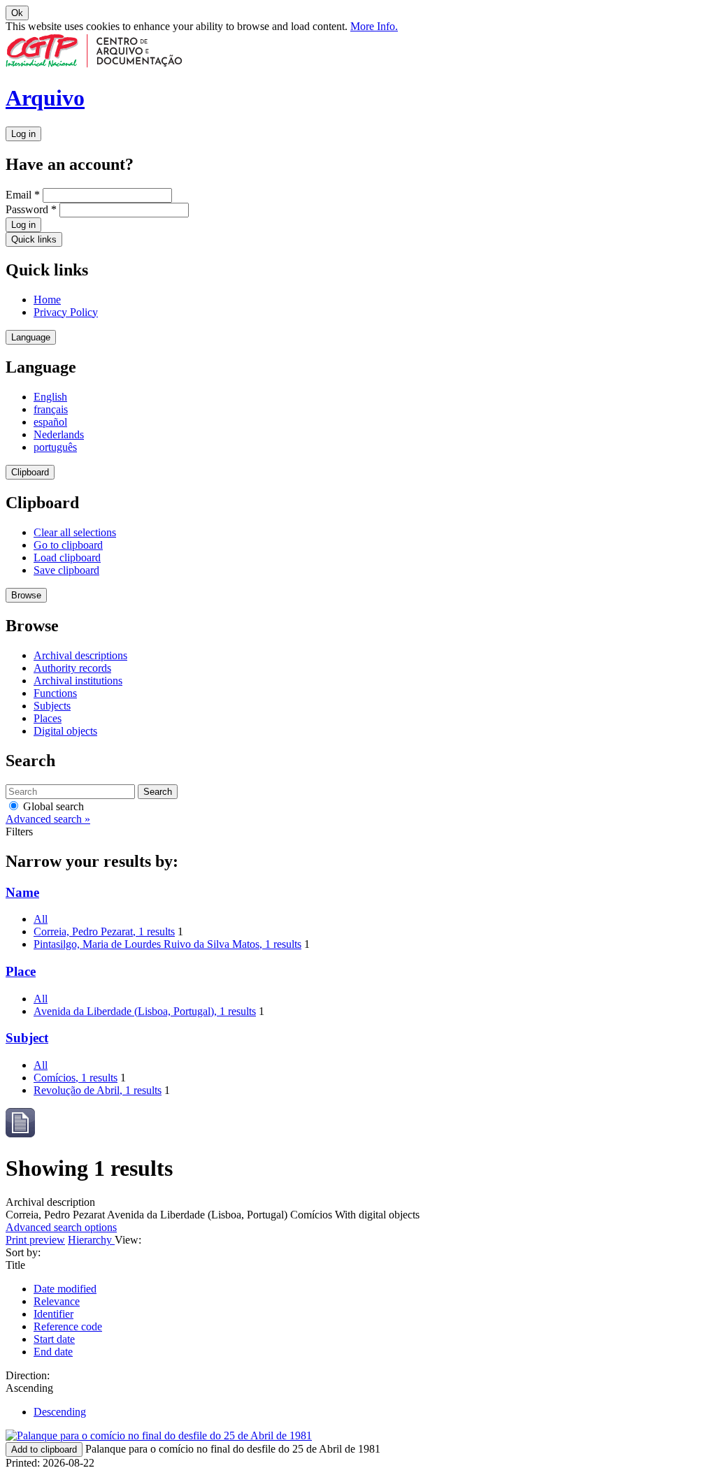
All (41, 919)
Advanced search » (48, 819)
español (50, 422)
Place (21, 971)
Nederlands (59, 434)
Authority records (72, 668)
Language (30, 337)
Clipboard (30, 472)
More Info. (374, 26)
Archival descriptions (80, 655)
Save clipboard (66, 570)
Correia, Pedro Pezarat (104, 931)
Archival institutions (78, 680)
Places (48, 718)
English (50, 397)
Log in (23, 134)
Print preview (35, 1240)
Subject (27, 1037)
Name (22, 892)
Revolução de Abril (98, 1090)
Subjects (52, 706)
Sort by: (23, 1252)
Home (47, 299)
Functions (55, 693)
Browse (26, 595)
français (51, 409)
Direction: (28, 1375)
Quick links (34, 239)
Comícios (75, 1078)
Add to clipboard (44, 1449)
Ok (17, 13)
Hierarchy (91, 1240)
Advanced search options (61, 1227)
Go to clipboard (68, 545)
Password (31, 209)
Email (23, 195)
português (55, 447)
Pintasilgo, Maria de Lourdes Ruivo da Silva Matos (167, 944)
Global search (52, 806)
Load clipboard (67, 557)
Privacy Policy (66, 312)
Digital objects (65, 731)
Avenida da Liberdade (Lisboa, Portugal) (145, 1011)
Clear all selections (75, 532)
